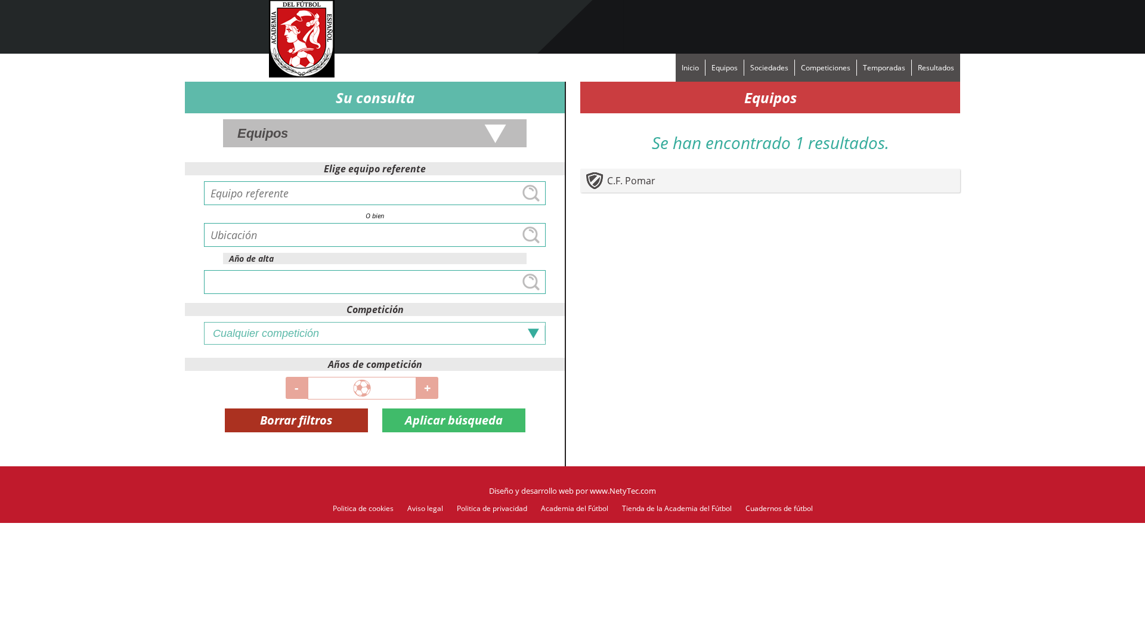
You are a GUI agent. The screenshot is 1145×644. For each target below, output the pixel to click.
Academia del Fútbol (574, 508)
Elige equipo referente (375, 168)
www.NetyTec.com (623, 490)
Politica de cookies (363, 508)
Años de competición (375, 364)
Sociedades (769, 68)
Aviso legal (425, 508)
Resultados (936, 68)
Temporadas (884, 68)
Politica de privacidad (492, 508)
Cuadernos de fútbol (779, 508)
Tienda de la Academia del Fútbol (677, 508)
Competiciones (825, 68)
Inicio (690, 68)
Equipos (724, 68)
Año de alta (251, 258)
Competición (375, 309)
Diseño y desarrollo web (531, 490)
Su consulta (375, 97)
